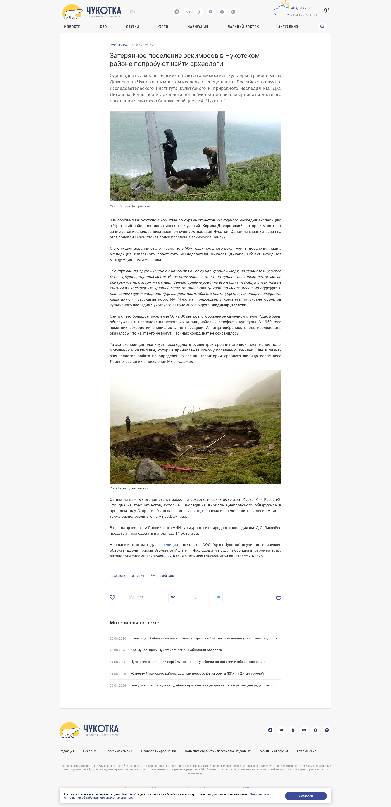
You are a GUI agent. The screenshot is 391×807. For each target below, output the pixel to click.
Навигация (198, 26)
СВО (103, 26)
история (138, 575)
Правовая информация (158, 751)
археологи (117, 575)
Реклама (89, 751)
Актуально (288, 26)
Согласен (306, 796)
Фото (163, 26)
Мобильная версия (274, 751)
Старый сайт (306, 751)
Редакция (67, 751)
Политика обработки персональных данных (218, 751)
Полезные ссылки (118, 751)
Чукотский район (163, 575)
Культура (118, 45)
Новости (72, 26)
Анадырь (298, 8)
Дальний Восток (243, 26)
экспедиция (167, 544)
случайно (191, 510)
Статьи (132, 26)
